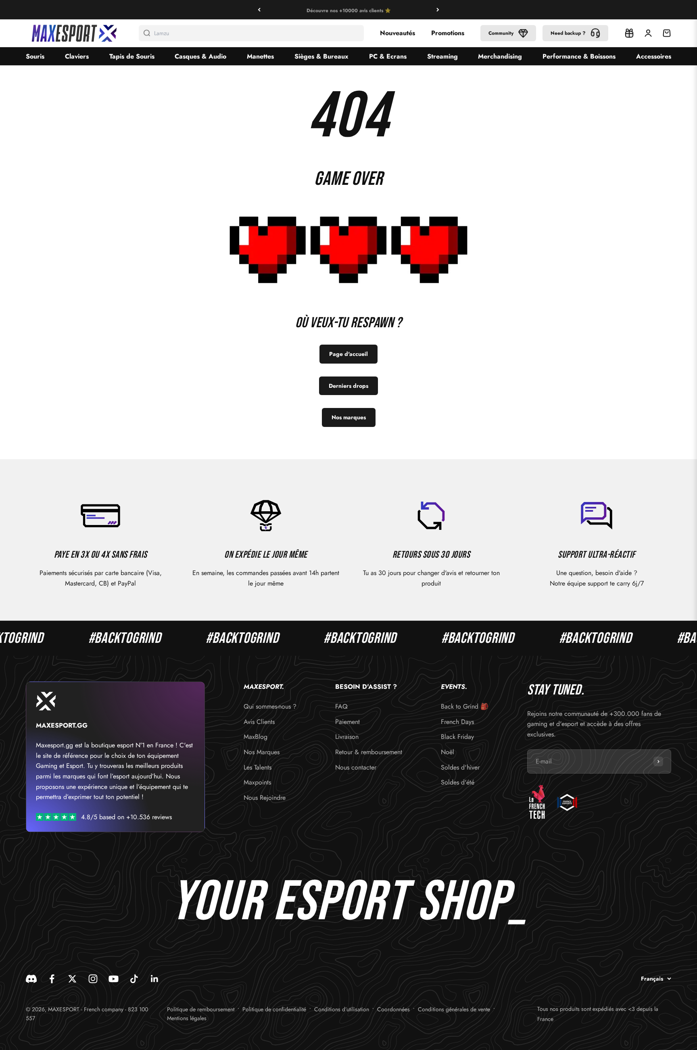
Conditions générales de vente (454, 1009)
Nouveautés (397, 33)
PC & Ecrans (388, 56)
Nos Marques (262, 752)
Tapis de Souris (131, 56)
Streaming (442, 56)
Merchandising (500, 56)
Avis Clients (259, 721)
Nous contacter (355, 767)
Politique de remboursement (200, 1009)
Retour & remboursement (368, 752)
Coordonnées (393, 1009)
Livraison (347, 736)
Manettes (260, 56)
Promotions (447, 33)
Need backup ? (568, 33)
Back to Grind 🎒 (464, 706)
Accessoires (653, 56)
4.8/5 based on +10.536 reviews (126, 817)
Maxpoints (257, 782)
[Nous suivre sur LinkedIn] (154, 978)
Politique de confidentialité (274, 1009)
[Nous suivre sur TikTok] (134, 978)
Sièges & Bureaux (321, 56)
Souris (35, 56)
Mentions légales (187, 1018)
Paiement (347, 721)
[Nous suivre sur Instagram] (93, 978)
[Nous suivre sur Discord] (31, 978)
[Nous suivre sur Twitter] (72, 978)
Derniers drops (348, 386)
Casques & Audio (200, 56)
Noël (447, 752)
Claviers (77, 56)
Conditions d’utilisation (341, 1009)
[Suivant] (437, 10)
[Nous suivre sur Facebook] (51, 978)
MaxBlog (255, 736)
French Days (457, 721)
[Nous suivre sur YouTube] (113, 978)
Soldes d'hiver (460, 767)
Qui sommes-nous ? (270, 706)
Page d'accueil (348, 354)
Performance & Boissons (579, 56)
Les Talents (257, 767)
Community (500, 33)
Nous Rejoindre (265, 797)
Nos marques (349, 417)
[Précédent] (259, 10)
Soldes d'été (457, 782)
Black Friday (457, 736)
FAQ (341, 706)
